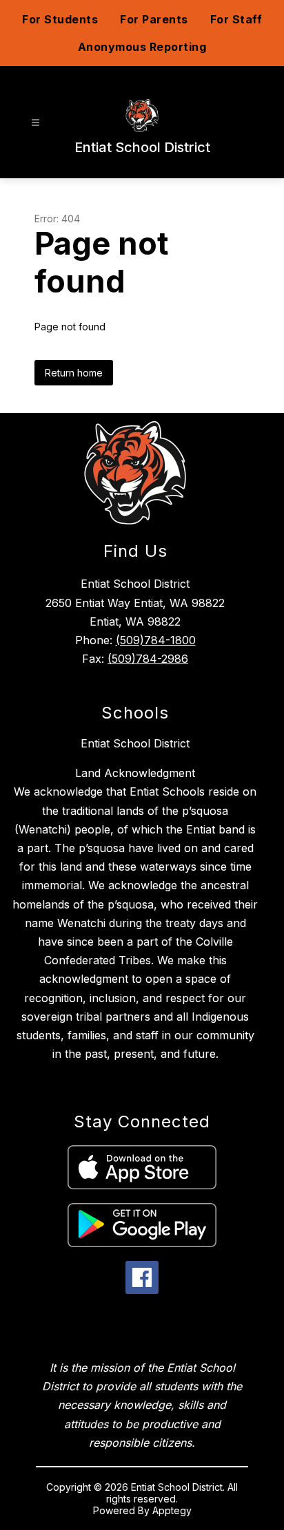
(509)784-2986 (148, 659)
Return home (74, 373)
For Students (60, 19)
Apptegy (172, 1510)
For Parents (154, 19)
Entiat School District (135, 743)
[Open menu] (35, 123)
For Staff (236, 19)
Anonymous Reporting (142, 47)
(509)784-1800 (156, 640)
